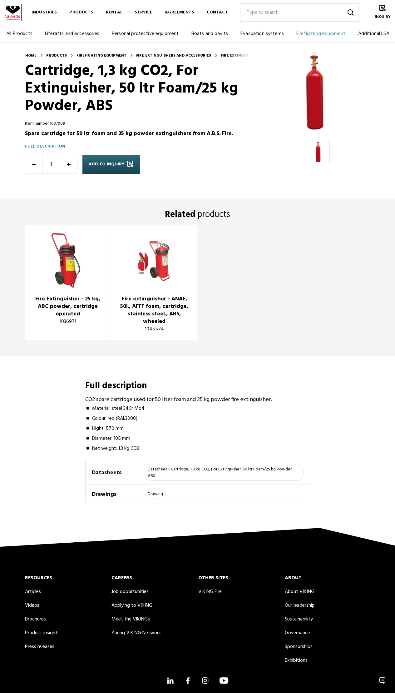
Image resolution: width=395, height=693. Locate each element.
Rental (114, 12)
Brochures (35, 619)
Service (143, 12)
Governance (297, 633)
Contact (217, 12)
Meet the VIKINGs (130, 619)
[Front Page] (12, 12)
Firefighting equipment (321, 34)
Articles (33, 592)
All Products (19, 34)
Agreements (179, 12)
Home (31, 56)
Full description (45, 146)
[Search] (351, 12)
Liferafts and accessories (72, 34)
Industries (44, 12)
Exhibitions (296, 660)
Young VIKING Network (136, 633)
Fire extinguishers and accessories (173, 56)
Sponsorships (299, 647)
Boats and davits (209, 34)
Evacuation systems (262, 34)
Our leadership (300, 605)
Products (81, 12)
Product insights (42, 633)
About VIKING (299, 592)
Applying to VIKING (131, 605)
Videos (32, 605)
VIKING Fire (210, 592)
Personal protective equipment (145, 34)
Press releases (39, 647)
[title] (68, 282)
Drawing (155, 494)
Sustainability (299, 619)
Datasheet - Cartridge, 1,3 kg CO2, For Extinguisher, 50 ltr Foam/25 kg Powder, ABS (220, 473)
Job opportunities (130, 592)
